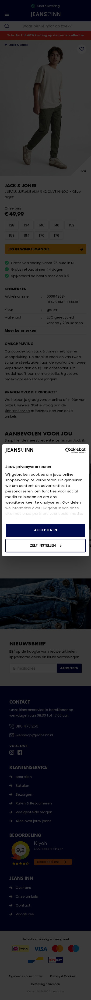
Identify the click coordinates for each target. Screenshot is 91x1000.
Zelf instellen (43, 545)
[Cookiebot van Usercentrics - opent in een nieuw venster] (65, 451)
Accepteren (45, 530)
